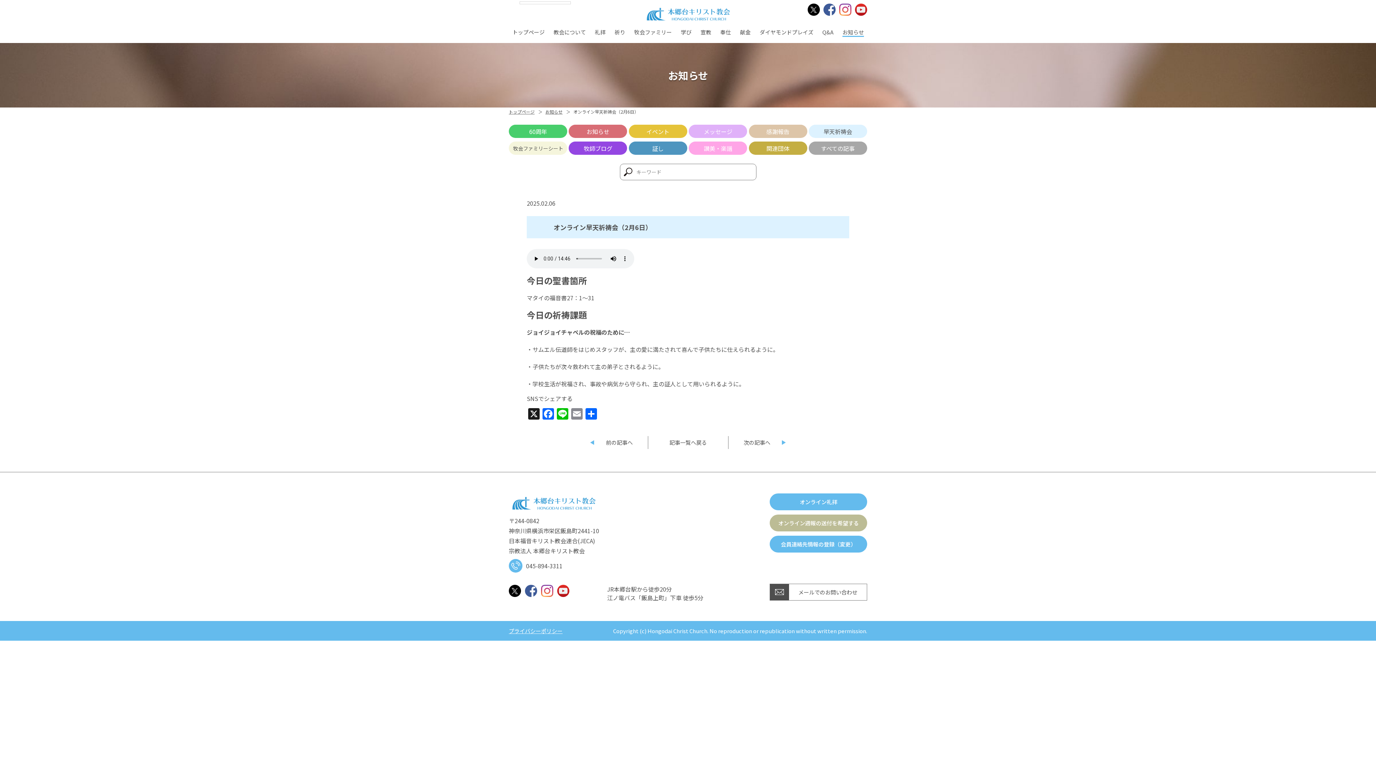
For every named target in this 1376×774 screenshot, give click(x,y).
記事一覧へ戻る (688, 442)
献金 (745, 32)
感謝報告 (777, 131)
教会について (570, 32)
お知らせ (853, 32)
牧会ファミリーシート (538, 148)
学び (686, 32)
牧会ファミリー (653, 32)
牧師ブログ (598, 148)
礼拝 (600, 32)
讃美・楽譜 (718, 148)
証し (658, 148)
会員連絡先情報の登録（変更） (818, 544)
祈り (620, 32)
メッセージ (718, 131)
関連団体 (777, 148)
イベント (657, 131)
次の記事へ (757, 442)
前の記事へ (619, 442)
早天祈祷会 (837, 131)
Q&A (827, 32)
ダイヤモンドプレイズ (786, 32)
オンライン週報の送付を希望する (818, 523)
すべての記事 (838, 148)
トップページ (528, 32)
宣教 (706, 32)
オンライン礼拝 (818, 502)
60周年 (538, 131)
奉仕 (725, 32)
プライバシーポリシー (536, 631)
